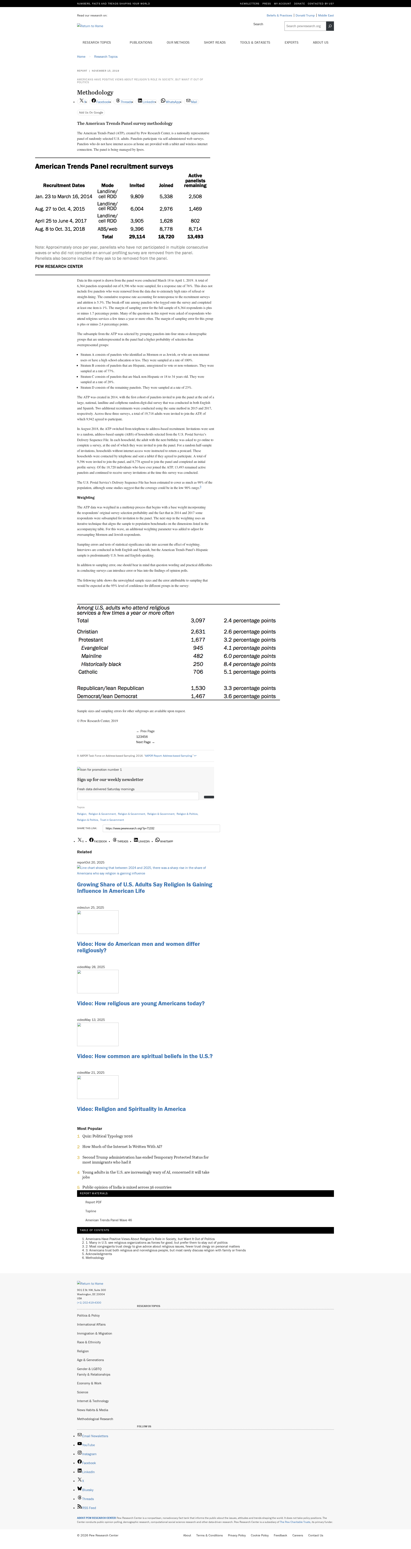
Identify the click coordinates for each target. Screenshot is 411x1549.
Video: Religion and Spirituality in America (131, 1108)
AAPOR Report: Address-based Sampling (168, 756)
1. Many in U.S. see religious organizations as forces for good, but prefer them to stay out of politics (157, 1242)
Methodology (95, 1257)
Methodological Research (95, 1419)
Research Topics (97, 42)
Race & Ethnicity (89, 1342)
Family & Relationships (93, 1374)
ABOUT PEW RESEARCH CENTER (96, 1518)
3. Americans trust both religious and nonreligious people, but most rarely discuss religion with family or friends (166, 1250)
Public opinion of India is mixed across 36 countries (126, 1187)
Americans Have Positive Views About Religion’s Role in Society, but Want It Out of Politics (140, 81)
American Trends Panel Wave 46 (108, 1220)
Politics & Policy (88, 1315)
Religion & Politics (187, 814)
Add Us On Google (91, 112)
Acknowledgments (99, 1254)
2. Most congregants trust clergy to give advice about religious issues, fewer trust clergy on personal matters (163, 1246)
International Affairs (91, 1324)
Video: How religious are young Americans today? (141, 1003)
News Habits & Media (92, 1410)
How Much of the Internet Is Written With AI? (122, 1146)
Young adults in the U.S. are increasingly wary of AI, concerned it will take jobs (145, 1175)
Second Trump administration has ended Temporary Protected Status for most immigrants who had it (145, 1160)
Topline (90, 1211)
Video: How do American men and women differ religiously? (138, 947)
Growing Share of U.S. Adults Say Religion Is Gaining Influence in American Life (144, 888)
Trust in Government (112, 820)
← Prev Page (145, 731)
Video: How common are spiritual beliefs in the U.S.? (145, 1056)
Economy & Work (89, 1383)
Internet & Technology (93, 1401)
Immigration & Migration (94, 1333)
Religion (81, 814)
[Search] (330, 26)
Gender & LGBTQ (89, 1369)
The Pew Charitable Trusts (295, 1522)
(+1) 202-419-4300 (89, 1302)
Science (82, 1392)
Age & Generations (90, 1360)
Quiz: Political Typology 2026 (107, 1136)
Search (258, 24)
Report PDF (93, 1202)
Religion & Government (102, 814)
